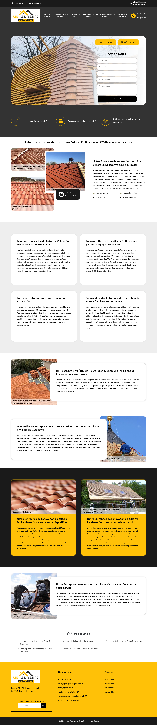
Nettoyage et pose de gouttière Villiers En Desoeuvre (35, 642)
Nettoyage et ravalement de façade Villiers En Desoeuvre (37, 650)
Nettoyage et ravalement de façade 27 (72, 696)
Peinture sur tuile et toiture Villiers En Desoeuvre (124, 641)
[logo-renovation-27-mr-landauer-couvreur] (25, 16)
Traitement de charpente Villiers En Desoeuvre (80, 649)
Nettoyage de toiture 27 (35, 121)
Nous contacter (105, 42)
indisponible (36, 3)
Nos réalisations (128, 42)
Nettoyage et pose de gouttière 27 (71, 684)
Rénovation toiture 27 (66, 680)
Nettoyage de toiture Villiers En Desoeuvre (79, 641)
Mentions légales (92, 721)
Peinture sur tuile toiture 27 (82, 121)
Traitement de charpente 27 (68, 700)
